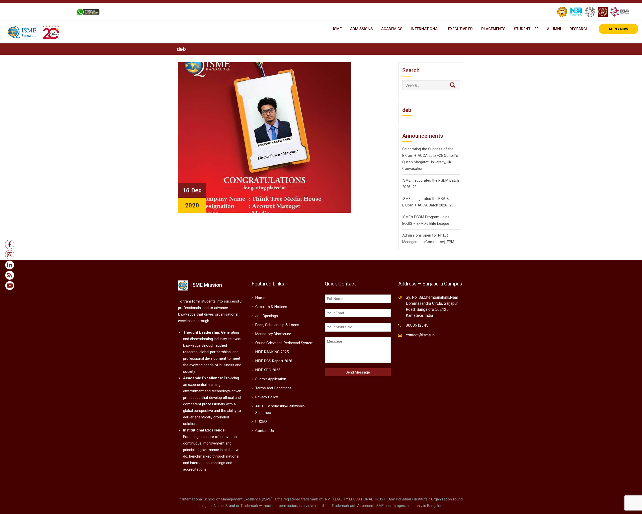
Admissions (361, 29)
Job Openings (266, 316)
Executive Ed (460, 29)
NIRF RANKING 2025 (272, 352)
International (425, 29)
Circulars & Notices (271, 307)
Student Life (526, 29)
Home (260, 298)
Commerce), (435, 242)
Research (579, 29)
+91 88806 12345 (32, 12)
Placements (493, 29)
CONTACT (61, 12)
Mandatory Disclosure (273, 334)
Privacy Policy (266, 397)
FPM (450, 242)
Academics (391, 29)
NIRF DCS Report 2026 (273, 361)
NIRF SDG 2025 (267, 370)
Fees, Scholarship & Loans (277, 325)
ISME (337, 29)
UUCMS (261, 421)
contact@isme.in (420, 335)
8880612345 (417, 325)
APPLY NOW (618, 29)
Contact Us (264, 430)
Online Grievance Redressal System (284, 343)
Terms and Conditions (273, 388)
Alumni (554, 29)
